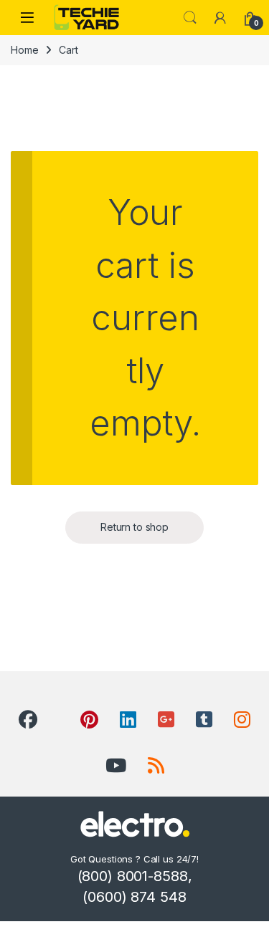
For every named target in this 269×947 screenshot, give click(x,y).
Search (190, 18)
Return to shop (134, 527)
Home (24, 50)
